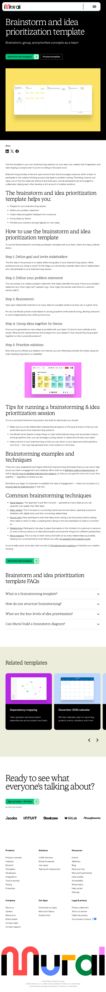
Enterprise (10, 888)
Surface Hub (44, 915)
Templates (10, 869)
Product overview (14, 857)
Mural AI (9, 865)
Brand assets (12, 919)
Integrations (11, 876)
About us (10, 907)
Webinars (76, 861)
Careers (9, 911)
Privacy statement (80, 907)
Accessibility (77, 880)
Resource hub (78, 869)
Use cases (43, 865)
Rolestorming (16, 528)
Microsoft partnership (82, 873)
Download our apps (48, 907)
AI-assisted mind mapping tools (75, 539)
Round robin (16, 517)
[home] (12, 6)
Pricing (9, 884)
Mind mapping (17, 535)
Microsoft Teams (46, 911)
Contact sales (12, 923)
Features (10, 861)
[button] (94, 6)
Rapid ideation (16, 502)
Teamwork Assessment (49, 869)
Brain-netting (16, 510)
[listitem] (29, 701)
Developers (11, 873)
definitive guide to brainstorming (80, 470)
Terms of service (79, 911)
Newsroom (11, 915)
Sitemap (76, 892)
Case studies (77, 876)
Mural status (77, 884)
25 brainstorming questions (63, 545)
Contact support (13, 927)
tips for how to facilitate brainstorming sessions (34, 473)
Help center (77, 888)
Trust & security (13, 880)
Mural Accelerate (46, 861)
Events (75, 857)
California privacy (80, 915)
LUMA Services (46, 857)
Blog (74, 865)
